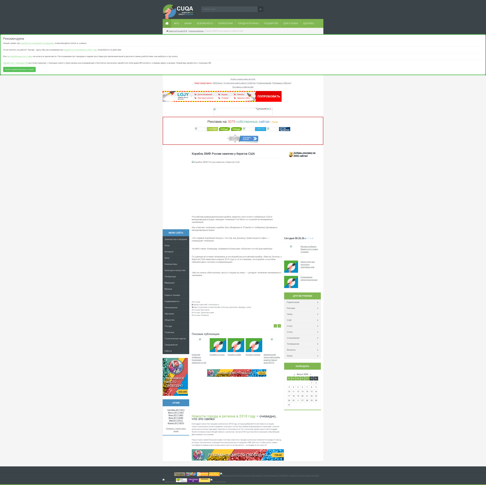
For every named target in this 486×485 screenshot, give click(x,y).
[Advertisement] (177, 188)
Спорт (290, 326)
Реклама (291, 308)
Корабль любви (234, 355)
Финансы (291, 350)
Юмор (289, 356)
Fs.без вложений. (264, 83)
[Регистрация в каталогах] (222, 101)
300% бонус (218, 83)
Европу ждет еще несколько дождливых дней (308, 264)
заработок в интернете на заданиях (37, 43)
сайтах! (304, 154)
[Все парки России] (181, 482)
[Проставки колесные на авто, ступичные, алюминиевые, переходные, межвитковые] (214, 475)
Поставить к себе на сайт (243, 87)
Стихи (289, 332)
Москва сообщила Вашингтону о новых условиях (309, 249)
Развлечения (293, 302)
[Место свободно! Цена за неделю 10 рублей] (238, 460)
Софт (289, 320)
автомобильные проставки (20, 56)
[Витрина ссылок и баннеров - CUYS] (191, 475)
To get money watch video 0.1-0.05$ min (240, 83)
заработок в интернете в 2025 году (80, 50)
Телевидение (293, 344)
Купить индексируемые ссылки (19, 69)
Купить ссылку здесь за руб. (243, 79)
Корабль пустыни (217, 355)
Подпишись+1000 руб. (281, 83)
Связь (290, 314)
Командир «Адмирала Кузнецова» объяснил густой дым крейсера (199, 360)
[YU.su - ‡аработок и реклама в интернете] (204, 482)
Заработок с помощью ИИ (15, 63)
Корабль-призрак (253, 355)
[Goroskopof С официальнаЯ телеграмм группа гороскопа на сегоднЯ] (193, 482)
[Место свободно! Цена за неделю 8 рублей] (175, 395)
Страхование (293, 338)
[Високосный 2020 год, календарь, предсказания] (269, 475)
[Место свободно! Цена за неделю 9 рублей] (236, 376)
